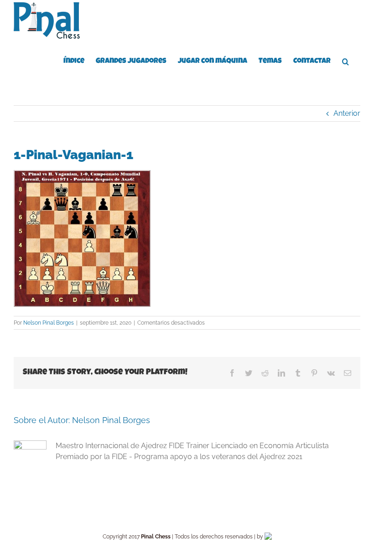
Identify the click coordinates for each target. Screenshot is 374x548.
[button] (345, 60)
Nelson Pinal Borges (48, 323)
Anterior (346, 113)
